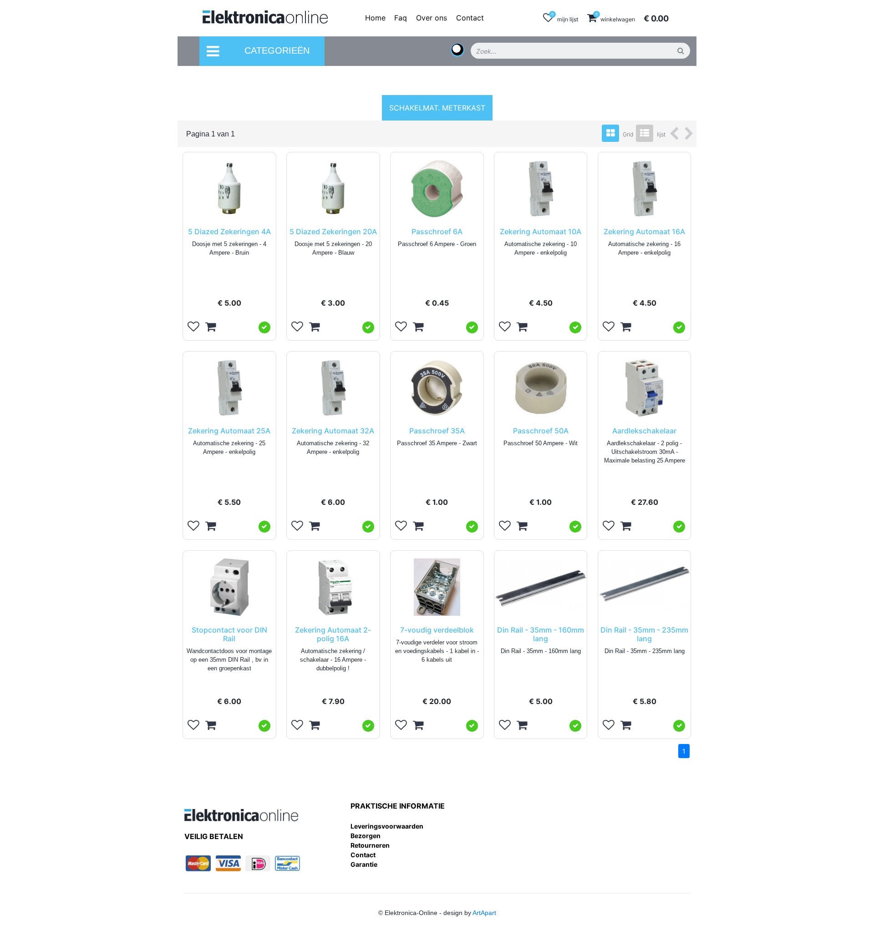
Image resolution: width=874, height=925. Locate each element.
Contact (363, 855)
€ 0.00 (656, 18)
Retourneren (370, 845)
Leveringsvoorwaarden (387, 826)
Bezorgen (366, 836)
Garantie (364, 864)
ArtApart (484, 912)
